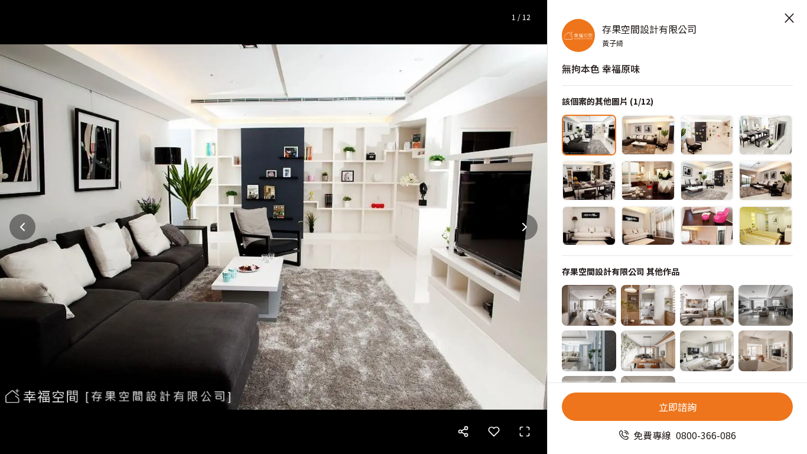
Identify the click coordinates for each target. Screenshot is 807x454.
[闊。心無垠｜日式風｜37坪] (648, 350)
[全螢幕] (525, 432)
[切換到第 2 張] (648, 135)
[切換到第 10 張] (648, 226)
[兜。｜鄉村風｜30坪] (707, 305)
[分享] (463, 432)
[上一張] (22, 227)
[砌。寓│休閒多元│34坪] (589, 305)
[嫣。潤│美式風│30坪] (707, 350)
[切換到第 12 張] (765, 226)
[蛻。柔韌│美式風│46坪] (589, 350)
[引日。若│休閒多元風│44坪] (648, 305)
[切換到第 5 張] (589, 180)
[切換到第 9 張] (589, 226)
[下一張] (525, 227)
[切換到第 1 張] (589, 135)
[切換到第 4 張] (765, 135)
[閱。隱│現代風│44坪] (765, 305)
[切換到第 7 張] (707, 180)
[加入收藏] (494, 432)
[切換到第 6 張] (648, 180)
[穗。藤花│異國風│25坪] (765, 350)
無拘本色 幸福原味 (601, 68)
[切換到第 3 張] (707, 135)
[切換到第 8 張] (765, 180)
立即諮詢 (678, 407)
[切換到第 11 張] (707, 226)
